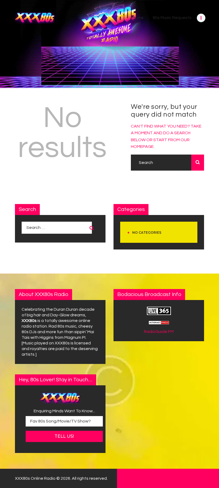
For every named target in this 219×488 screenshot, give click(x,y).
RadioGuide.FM (159, 331)
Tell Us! (64, 436)
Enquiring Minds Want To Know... (64, 411)
